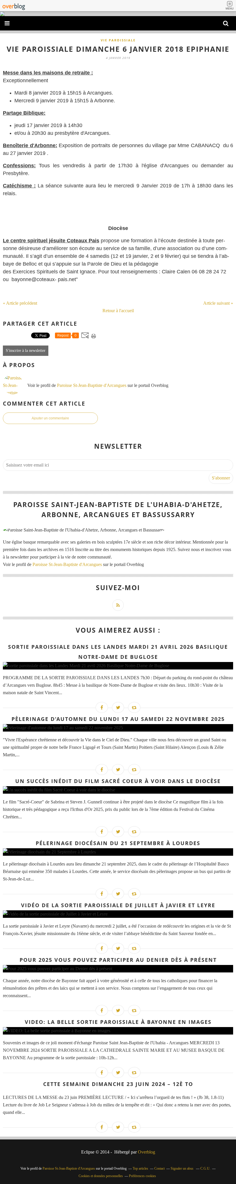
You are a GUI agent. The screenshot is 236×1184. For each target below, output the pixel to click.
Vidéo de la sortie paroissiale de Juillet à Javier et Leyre (118, 905)
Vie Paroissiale (118, 40)
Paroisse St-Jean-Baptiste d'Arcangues (91, 385)
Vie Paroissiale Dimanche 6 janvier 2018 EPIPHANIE (118, 49)
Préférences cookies (142, 1176)
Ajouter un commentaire (50, 418)
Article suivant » (218, 303)
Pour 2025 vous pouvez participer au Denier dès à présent (118, 959)
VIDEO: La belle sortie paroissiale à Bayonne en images (118, 1021)
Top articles (140, 1168)
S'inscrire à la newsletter (25, 350)
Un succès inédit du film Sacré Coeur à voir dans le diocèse (118, 781)
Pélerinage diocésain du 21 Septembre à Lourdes (118, 843)
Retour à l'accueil (118, 310)
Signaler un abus (182, 1168)
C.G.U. (205, 1168)
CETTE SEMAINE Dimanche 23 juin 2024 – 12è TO (118, 1084)
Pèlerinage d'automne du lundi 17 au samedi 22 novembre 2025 (118, 718)
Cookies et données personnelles (101, 1176)
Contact (159, 1168)
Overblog (146, 1152)
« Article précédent (20, 303)
